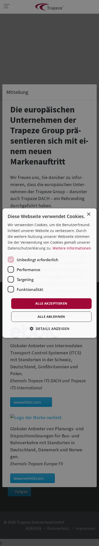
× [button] (88, 214)
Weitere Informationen (72, 248)
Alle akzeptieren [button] (51, 303)
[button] (49, 329)
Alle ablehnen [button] (51, 316)
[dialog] (50, 273)
